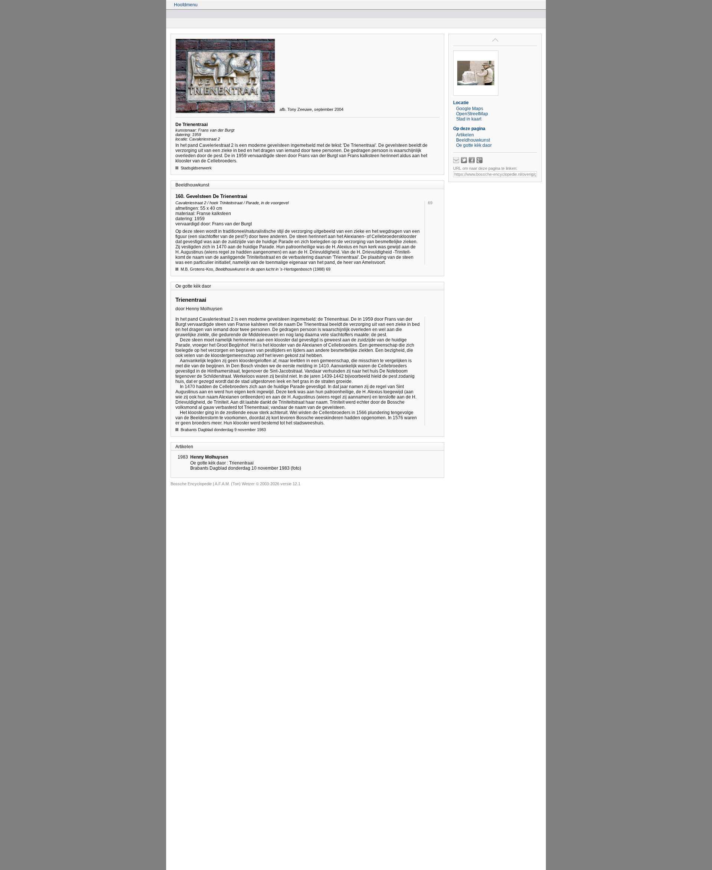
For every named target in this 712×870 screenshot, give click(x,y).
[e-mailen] (456, 160)
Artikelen (465, 135)
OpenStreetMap (472, 113)
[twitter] (464, 160)
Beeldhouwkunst (473, 140)
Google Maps (469, 108)
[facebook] (472, 160)
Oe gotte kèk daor (474, 145)
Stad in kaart (468, 119)
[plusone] (479, 160)
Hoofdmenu (186, 4)
